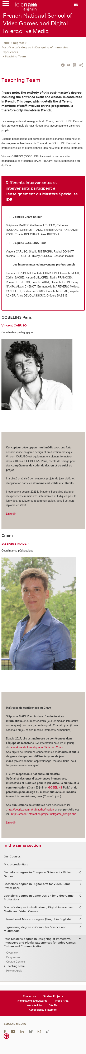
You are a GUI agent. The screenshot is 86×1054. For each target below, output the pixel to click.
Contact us (29, 996)
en (76, 4)
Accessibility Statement (43, 1009)
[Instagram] (39, 1031)
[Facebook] (5, 1031)
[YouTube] (13, 1031)
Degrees (18, 43)
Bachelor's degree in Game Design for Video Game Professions (38, 897)
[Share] (81, 65)
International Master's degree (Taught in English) (37, 919)
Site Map (54, 1005)
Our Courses (12, 856)
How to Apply (14, 970)
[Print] (62, 65)
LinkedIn (11, 513)
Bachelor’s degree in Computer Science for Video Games (37, 874)
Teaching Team (15, 56)
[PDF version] (75, 65)
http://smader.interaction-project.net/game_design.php (44, 814)
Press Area (61, 1000)
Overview (12, 952)
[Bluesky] (31, 1031)
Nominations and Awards (32, 1000)
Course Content (15, 961)
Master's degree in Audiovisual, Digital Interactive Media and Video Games (38, 909)
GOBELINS (55, 787)
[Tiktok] (47, 1031)
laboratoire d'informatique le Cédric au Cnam (36, 747)
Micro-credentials (16, 864)
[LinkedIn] (22, 1031)
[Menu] (5, 4)
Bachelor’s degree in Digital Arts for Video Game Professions (37, 886)
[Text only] (69, 65)
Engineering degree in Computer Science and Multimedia (35, 929)
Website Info (34, 1005)
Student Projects (53, 996)
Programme (13, 957)
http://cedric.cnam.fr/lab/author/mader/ (31, 809)
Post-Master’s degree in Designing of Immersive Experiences (34, 50)
